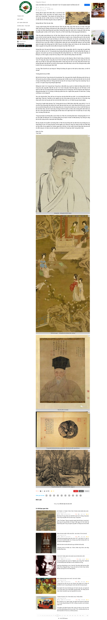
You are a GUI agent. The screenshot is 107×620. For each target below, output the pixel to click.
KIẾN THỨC (50, 9)
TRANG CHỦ (20, 16)
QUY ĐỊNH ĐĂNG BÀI (22, 22)
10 (59, 615)
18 (80, 615)
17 (77, 615)
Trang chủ (38, 2)
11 (62, 615)
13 (67, 615)
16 (75, 615)
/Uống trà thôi (22, 41)
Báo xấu (87, 491)
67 (87, 615)
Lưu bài (81, 491)
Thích (76, 491)
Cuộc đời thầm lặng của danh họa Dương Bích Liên (71, 556)
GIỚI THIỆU (20, 19)
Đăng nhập (56, 503)
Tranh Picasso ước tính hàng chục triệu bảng (69, 596)
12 (64, 615)
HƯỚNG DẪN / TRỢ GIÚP (23, 25)
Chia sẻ (43, 2)
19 (82, 615)
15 (72, 615)
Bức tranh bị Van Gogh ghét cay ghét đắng (69, 578)
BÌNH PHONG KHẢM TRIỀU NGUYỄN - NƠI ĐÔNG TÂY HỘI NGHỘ (72, 533)
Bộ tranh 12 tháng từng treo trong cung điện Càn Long (72, 511)
